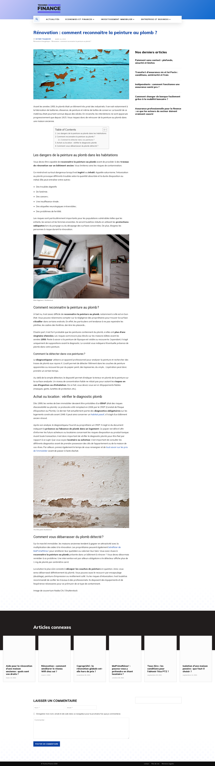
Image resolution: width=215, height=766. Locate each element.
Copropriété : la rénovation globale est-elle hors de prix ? (90, 668)
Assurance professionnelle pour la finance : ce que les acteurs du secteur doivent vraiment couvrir (158, 111)
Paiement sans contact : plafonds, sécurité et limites (154, 61)
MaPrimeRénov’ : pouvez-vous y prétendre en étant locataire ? (122, 669)
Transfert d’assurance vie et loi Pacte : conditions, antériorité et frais (156, 73)
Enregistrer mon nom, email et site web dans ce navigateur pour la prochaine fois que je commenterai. (78, 714)
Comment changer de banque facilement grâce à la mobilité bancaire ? (157, 98)
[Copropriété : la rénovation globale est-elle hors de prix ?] (90, 648)
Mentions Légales (168, 764)
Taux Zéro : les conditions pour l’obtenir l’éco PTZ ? (158, 668)
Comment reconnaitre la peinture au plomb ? (76, 136)
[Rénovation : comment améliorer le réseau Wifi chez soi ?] (54, 648)
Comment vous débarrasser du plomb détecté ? (77, 146)
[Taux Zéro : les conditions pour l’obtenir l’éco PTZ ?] (160, 648)
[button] (37, 19)
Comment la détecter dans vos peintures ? (77, 140)
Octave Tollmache (43, 39)
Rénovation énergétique (41, 41)
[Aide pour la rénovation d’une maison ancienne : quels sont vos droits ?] (19, 648)
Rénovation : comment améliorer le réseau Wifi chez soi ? (53, 668)
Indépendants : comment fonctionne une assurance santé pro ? (157, 85)
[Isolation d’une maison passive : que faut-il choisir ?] (196, 648)
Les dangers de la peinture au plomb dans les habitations (81, 133)
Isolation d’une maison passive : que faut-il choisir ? (195, 668)
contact (146, 764)
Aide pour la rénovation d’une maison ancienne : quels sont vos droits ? (19, 669)
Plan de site (155, 764)
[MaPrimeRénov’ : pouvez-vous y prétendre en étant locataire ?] (125, 648)
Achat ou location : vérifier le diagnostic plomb (77, 143)
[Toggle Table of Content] (103, 130)
